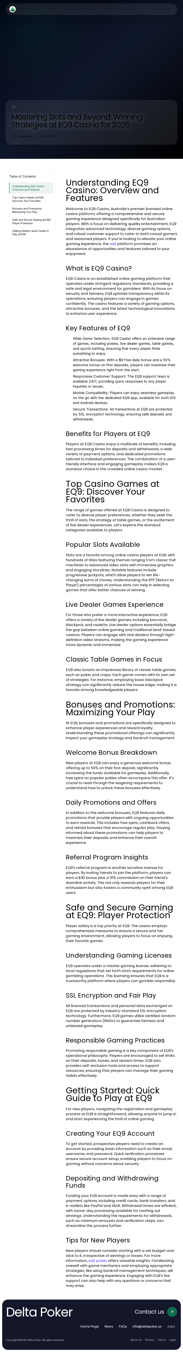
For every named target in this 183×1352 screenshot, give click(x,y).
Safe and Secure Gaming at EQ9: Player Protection (31, 221)
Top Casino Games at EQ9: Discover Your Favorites (28, 199)
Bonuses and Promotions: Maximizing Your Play (27, 210)
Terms (162, 1340)
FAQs (123, 1326)
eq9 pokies (97, 1260)
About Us (136, 1340)
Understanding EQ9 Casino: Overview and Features (28, 188)
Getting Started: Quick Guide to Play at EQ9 (30, 232)
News (109, 1326)
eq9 (113, 244)
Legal (172, 1340)
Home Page (89, 1326)
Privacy (149, 1340)
